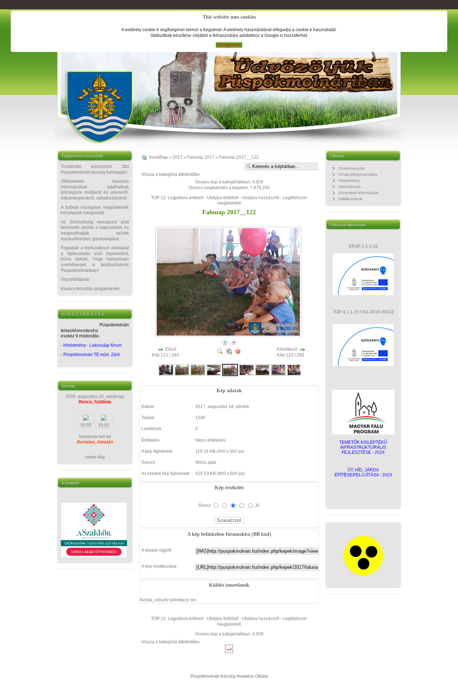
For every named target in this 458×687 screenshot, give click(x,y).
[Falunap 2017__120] (197, 369)
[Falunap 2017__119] (182, 369)
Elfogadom (229, 45)
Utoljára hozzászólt (260, 197)
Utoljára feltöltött (222, 197)
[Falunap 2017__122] (229, 335)
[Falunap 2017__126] (294, 369)
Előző (170, 349)
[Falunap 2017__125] (278, 369)
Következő (287, 349)
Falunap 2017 (200, 157)
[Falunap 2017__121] (213, 369)
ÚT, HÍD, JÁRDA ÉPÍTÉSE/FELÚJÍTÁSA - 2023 (363, 472)
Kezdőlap (158, 157)
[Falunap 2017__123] (246, 369)
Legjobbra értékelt (185, 197)
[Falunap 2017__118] (166, 369)
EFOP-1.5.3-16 (363, 246)
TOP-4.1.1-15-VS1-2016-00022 (363, 311)
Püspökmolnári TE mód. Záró (91, 354)
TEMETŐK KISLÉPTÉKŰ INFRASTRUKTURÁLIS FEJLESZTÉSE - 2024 (363, 447)
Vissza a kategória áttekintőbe (170, 174)
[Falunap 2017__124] (262, 369)
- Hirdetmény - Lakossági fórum (91, 345)
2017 (177, 157)
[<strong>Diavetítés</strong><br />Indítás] (225, 342)
